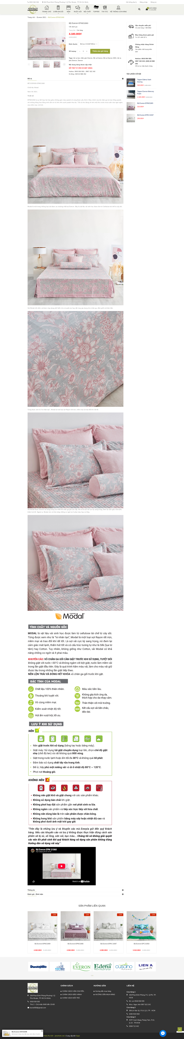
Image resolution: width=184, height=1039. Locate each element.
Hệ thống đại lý (131, 2)
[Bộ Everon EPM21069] (42, 926)
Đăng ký (153, 2)
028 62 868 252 (80, 74)
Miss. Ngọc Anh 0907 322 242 (140, 1004)
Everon (80, 60)
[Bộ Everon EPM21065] (75, 926)
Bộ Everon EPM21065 (145, 103)
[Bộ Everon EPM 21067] (108, 926)
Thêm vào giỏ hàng (100, 51)
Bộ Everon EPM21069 (42, 944)
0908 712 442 (134, 1026)
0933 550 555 (34, 2)
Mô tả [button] (30, 79)
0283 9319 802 (134, 1014)
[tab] (75, 78)
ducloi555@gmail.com (38, 1008)
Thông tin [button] (31, 890)
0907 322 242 (90, 71)
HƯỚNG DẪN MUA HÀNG (105, 994)
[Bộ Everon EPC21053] (141, 926)
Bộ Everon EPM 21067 (145, 115)
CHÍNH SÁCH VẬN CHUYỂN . (73, 991)
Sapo (78, 1036)
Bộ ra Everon (98, 58)
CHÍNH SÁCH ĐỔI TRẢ (71, 998)
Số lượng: (72, 51)
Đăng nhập (143, 2)
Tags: (71, 58)
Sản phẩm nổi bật (134, 74)
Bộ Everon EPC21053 (141, 944)
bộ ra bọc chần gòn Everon (82, 58)
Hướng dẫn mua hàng (103, 991)
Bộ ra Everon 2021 (109, 58)
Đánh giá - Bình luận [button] (35, 894)
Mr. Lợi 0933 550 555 (136, 1001)
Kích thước (73, 44)
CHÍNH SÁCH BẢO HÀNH (72, 994)
